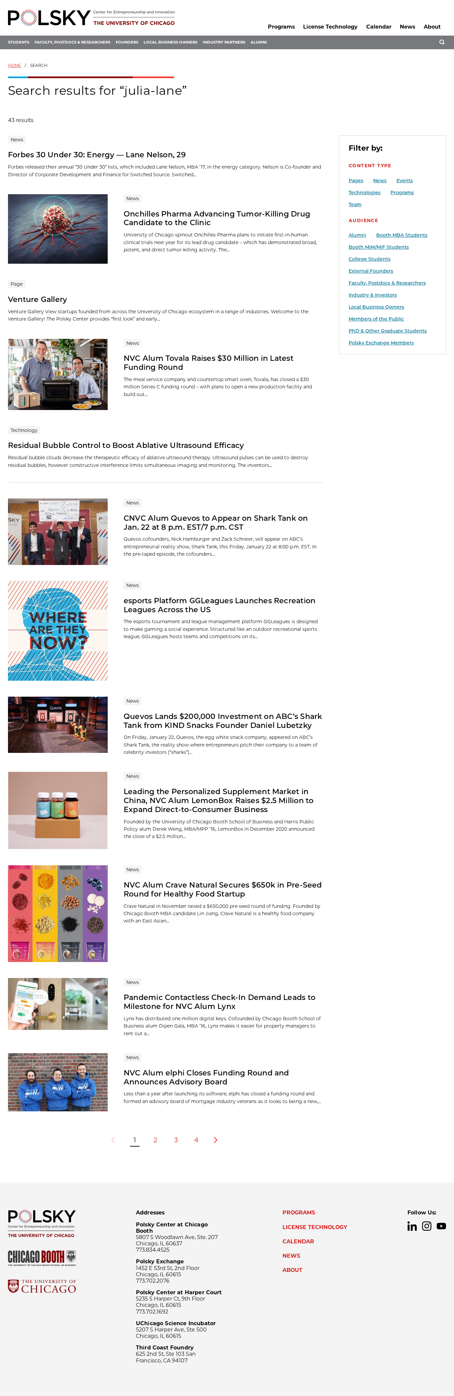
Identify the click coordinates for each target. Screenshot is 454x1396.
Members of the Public (376, 319)
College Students (370, 259)
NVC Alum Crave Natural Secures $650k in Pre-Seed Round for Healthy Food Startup (223, 889)
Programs (281, 27)
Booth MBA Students (401, 235)
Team (355, 205)
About (432, 27)
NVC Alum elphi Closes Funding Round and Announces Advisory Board (206, 1077)
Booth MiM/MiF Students (379, 247)
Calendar (379, 27)
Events (405, 181)
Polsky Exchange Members (381, 343)
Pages (356, 181)
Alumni (259, 42)
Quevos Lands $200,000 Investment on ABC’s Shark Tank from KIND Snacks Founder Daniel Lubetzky (223, 721)
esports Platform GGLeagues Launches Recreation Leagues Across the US (219, 605)
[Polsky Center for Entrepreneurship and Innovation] (91, 17)
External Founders (371, 271)
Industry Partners (224, 42)
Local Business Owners (170, 42)
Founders (127, 42)
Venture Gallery (37, 299)
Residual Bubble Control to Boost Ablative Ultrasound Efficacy (126, 445)
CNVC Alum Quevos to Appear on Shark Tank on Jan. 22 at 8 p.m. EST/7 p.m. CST (216, 522)
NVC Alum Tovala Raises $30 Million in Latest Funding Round (208, 362)
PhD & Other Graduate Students (388, 331)
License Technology (330, 27)
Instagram (426, 1226)
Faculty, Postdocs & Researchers (72, 42)
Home (14, 65)
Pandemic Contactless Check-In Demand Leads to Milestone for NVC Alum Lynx (219, 1002)
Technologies (365, 193)
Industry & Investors (373, 295)
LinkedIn (412, 1226)
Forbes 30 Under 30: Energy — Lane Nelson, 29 (97, 154)
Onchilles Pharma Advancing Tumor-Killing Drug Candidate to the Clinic (217, 218)
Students (18, 42)
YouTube (441, 1226)
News (407, 27)
